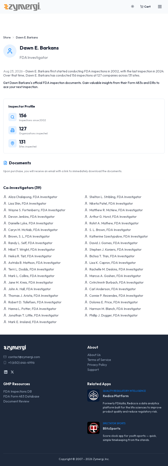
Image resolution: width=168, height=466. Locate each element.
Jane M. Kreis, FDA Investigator (30, 282)
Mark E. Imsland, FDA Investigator (32, 322)
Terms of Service (99, 360)
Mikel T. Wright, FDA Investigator (31, 249)
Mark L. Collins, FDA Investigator (31, 276)
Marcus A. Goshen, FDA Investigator (115, 276)
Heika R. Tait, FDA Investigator (30, 256)
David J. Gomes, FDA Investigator (113, 243)
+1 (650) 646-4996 (21, 363)
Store (7, 37)
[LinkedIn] (5, 372)
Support (93, 369)
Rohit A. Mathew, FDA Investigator (114, 223)
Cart (147, 6)
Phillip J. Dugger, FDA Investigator (113, 315)
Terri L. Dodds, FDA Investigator (31, 269)
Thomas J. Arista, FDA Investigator (33, 295)
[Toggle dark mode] (132, 6)
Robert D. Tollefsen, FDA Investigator (34, 302)
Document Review (16, 401)
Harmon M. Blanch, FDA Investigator (115, 309)
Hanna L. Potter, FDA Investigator (32, 309)
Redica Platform (116, 396)
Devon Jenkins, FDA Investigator (31, 216)
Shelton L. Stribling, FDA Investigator (115, 197)
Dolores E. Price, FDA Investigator (113, 302)
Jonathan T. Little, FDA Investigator (33, 315)
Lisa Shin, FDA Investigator (27, 203)
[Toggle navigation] (160, 7)
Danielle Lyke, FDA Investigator (30, 223)
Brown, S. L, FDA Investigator (29, 236)
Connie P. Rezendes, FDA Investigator (116, 295)
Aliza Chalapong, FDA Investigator (32, 197)
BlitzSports (111, 428)
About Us (94, 355)
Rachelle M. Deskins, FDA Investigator (116, 269)
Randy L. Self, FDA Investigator (30, 243)
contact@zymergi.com (24, 357)
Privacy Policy (97, 365)
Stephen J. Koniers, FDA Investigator (115, 249)
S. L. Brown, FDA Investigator (110, 230)
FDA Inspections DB (17, 391)
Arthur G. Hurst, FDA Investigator (113, 216)
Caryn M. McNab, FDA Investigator (33, 230)
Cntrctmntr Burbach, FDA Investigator (116, 282)
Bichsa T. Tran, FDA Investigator (112, 256)
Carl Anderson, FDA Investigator (112, 289)
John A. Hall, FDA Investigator (29, 289)
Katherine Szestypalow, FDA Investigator (118, 236)
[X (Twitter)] (12, 372)
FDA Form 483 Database (21, 396)
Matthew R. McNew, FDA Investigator (116, 210)
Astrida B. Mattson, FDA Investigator (34, 263)
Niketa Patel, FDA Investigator (111, 203)
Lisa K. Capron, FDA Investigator (112, 263)
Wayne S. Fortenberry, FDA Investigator (36, 210)
